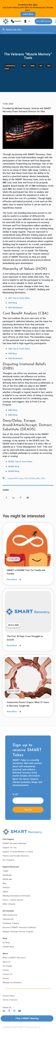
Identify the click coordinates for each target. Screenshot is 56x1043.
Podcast (6, 887)
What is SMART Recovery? (14, 957)
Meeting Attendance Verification (16, 895)
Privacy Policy (8, 996)
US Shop (6, 942)
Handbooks (7, 875)
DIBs (48, 66)
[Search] (4, 30)
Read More (12, 579)
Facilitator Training (11, 923)
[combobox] (28, 30)
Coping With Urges (10, 67)
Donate (6, 978)
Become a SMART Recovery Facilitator (19, 927)
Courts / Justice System (13, 900)
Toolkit (5, 871)
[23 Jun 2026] (28, 678)
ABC (41, 66)
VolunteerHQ (8, 919)
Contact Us (7, 974)
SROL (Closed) (9, 904)
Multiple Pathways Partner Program (18, 931)
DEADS (32, 66)
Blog (4, 883)
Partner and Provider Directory (16, 856)
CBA (24, 66)
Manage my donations (12, 982)
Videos (5, 891)
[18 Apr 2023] (28, 546)
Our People (7, 966)
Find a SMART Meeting (43, 21)
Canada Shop (8, 946)
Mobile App (7, 879)
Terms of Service (10, 1000)
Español (18, 21)
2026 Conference (10, 915)
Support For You (10, 847)
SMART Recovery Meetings (14, 843)
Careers (6, 970)
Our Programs (8, 860)
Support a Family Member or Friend (18, 851)
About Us (6, 962)
